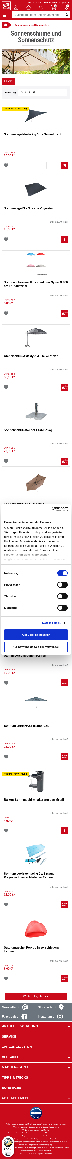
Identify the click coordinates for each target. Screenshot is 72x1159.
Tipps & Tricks (15, 1077)
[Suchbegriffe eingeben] (67, 14)
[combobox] (41, 14)
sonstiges (11, 1088)
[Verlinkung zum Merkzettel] (41, 7)
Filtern (8, 81)
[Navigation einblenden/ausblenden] (4, 15)
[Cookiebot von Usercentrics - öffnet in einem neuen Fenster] (52, 509)
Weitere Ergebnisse (36, 996)
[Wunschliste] (6, 165)
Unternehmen (15, 1098)
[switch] (62, 585)
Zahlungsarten (17, 1047)
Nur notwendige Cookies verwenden (36, 646)
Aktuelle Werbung (20, 1026)
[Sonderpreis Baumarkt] (6, 5)
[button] (16, 7)
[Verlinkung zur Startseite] (5, 25)
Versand (10, 1057)
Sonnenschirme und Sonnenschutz (32, 25)
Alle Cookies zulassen (36, 634)
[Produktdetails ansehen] (64, 239)
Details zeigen (51, 622)
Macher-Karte (15, 1067)
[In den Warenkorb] (64, 165)
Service (9, 1036)
